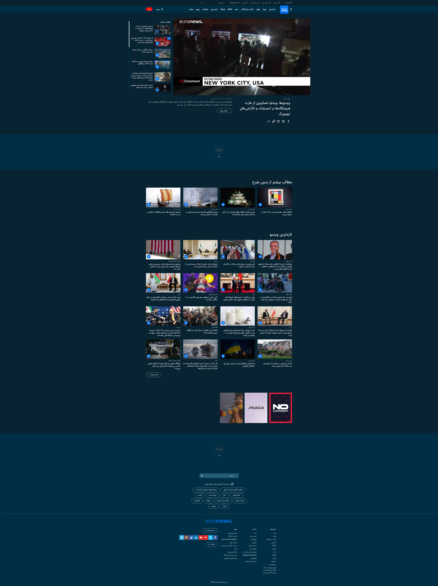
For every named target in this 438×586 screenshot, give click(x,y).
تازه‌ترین (272, 9)
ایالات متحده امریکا (174, 261)
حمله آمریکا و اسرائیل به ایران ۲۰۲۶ (206, 490)
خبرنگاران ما (272, 564)
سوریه (216, 261)
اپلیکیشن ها (253, 549)
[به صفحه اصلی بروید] (284, 9)
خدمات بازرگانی (232, 536)
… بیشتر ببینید (224, 110)
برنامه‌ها (273, 561)
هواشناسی (253, 539)
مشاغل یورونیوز (232, 552)
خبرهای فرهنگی (213, 294)
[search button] (202, 3)
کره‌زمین (214, 9)
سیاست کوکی (233, 542)
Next (230, 9)
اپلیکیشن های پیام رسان (250, 552)
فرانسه (200, 495)
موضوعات (273, 529)
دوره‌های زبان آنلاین (251, 561)
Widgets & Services (250, 555)
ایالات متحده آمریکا (223, 501)
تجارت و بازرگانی (247, 9)
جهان (258, 9)
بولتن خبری (253, 536)
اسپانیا (225, 506)
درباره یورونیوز (232, 533)
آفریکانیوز (254, 558)
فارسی (287, 3)
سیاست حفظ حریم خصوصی (228, 545)
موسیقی (213, 506)
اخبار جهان (289, 261)
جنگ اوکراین (236, 495)
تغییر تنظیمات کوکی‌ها (230, 558)
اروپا (264, 9)
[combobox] (213, 3)
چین (253, 294)
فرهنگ (222, 9)
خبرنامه (212, 544)
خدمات (254, 529)
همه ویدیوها (154, 374)
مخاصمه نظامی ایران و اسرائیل (232, 490)
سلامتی (205, 9)
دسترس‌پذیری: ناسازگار (230, 555)
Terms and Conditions (229, 539)
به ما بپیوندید (253, 545)
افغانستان (215, 327)
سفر (236, 9)
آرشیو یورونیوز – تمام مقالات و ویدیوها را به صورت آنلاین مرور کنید (269, 570)
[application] (241, 56)
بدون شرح (289, 209)
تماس (235, 549)
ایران (178, 294)
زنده (149, 9)
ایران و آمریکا (240, 501)
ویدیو (198, 9)
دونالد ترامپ (212, 495)
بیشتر (235, 529)
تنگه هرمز (197, 501)
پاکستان (252, 261)
